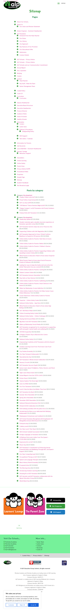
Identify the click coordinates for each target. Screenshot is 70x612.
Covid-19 (20, 93)
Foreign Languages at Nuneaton (29, 434)
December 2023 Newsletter (28, 400)
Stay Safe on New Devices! (28, 278)
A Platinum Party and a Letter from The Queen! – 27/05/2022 (34, 438)
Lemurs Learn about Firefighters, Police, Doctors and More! (37, 368)
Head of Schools (22, 116)
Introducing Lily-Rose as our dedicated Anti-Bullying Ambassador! (35, 412)
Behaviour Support (25, 153)
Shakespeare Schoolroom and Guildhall (31, 416)
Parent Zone (20, 166)
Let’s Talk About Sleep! (26, 310)
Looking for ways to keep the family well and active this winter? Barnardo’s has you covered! (36, 266)
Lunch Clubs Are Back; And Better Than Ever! (33, 389)
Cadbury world (24, 426)
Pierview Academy (10, 544)
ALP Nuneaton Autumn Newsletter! (30, 275)
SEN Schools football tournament (30, 432)
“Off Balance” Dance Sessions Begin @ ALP (32, 205)
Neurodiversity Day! (26, 357)
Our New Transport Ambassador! (29, 354)
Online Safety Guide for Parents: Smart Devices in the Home (35, 284)
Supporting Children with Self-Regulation (32, 231)
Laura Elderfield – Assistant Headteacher (29, 149)
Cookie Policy (21, 91)
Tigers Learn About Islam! (27, 373)
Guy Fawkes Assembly (26, 351)
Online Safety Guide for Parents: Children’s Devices (35, 246)
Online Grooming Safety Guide (29, 313)
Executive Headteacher (24, 108)
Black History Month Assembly (29, 462)
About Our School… (23, 22)
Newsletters (20, 158)
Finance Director (22, 111)
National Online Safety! (27, 339)
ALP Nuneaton (21, 34)
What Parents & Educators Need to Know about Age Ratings (35, 307)
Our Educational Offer (26, 49)
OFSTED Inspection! (26, 332)
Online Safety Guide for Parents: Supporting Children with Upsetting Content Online (37, 252)
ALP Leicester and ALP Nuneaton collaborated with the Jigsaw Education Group (36, 477)
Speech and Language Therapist (29, 460)
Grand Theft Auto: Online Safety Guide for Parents (35, 296)
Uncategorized (27, 217)
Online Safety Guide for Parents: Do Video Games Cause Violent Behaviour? (36, 292)
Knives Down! (24, 378)
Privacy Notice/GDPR (23, 169)
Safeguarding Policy (28, 131)
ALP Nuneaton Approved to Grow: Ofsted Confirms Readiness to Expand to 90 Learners (35, 235)
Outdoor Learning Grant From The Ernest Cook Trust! (35, 347)
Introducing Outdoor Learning (28, 471)
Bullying (19, 73)
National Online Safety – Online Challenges (33, 316)
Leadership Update (25, 219)
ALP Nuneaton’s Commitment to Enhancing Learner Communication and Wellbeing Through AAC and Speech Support (36, 449)
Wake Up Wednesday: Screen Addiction (31, 288)
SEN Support (23, 136)
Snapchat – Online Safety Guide (29, 300)
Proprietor (20, 174)
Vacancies (40, 548)
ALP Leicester (9, 546)
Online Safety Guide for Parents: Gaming (32, 270)
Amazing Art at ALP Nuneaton (28, 473)
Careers (19, 76)
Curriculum (20, 96)
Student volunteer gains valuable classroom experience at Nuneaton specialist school (36, 223)
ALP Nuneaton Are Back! (27, 392)
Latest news (23, 127)
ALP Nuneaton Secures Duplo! (29, 365)
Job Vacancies (21, 146)
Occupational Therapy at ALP (28, 457)
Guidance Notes (22, 114)
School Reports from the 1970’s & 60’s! (31, 375)
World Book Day (24, 481)
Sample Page (21, 177)
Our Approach (24, 44)
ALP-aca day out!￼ (25, 203)
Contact (19, 79)
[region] (22, 600)
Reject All (22, 605)
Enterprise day (24, 423)
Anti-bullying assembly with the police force (33, 409)
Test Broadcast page (23, 185)
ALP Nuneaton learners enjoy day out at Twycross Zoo (36, 227)
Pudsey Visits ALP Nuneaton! (28, 213)
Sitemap (19, 180)
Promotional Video (22, 172)
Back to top (19, 528)
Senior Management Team (27, 86)
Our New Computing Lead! (28, 454)
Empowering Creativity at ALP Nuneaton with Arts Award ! (37, 342)
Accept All (33, 605)
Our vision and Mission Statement (30, 26)
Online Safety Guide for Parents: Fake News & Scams (35, 239)
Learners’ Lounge (22, 151)
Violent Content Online (27, 272)
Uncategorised (27, 195)
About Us (20, 24)
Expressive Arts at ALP (26, 442)
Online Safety (21, 163)
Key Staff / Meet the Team (27, 83)
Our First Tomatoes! (25, 386)
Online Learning (21, 160)
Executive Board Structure (25, 105)
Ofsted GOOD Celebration (28, 406)
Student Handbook (22, 183)
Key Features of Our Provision (29, 47)
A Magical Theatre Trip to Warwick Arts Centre (34, 334)
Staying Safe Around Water (28, 319)
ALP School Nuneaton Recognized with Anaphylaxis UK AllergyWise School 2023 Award (36, 420)
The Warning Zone (25, 468)
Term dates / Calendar (26, 139)
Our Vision (23, 38)
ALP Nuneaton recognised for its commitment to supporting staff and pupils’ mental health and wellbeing (37, 328)
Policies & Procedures (26, 129)
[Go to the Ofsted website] (64, 563)
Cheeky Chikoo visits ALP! (27, 197)
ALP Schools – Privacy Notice (26, 59)
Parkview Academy (11, 542)
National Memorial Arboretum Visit (30, 403)
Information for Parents (24, 143)
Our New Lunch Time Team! (28, 429)
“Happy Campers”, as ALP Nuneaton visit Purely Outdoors (37, 208)
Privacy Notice (37, 555)
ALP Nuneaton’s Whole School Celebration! (33, 360)
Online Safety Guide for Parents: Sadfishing (33, 281)
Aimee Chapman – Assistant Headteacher (29, 31)
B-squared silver (24, 465)
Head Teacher (24, 81)
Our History (23, 41)
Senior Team (40, 542)
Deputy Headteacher (23, 103)
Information (20, 122)
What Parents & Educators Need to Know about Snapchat (37, 256)
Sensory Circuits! (25, 362)
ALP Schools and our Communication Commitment (32, 65)
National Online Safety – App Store (30, 303)
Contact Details (24, 55)
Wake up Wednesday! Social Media (30, 324)
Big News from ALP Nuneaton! (29, 321)
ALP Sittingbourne (10, 550)
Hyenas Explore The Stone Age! (29, 381)
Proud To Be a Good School (28, 200)
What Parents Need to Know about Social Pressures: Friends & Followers (35, 261)
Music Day (23, 445)
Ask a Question (21, 70)
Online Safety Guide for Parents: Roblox (32, 243)
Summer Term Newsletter (27, 395)
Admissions (23, 52)
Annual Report (21, 68)
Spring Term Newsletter (27, 397)
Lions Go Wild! (24, 384)
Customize (11, 605)
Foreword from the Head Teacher (29, 36)
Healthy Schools (22, 119)
